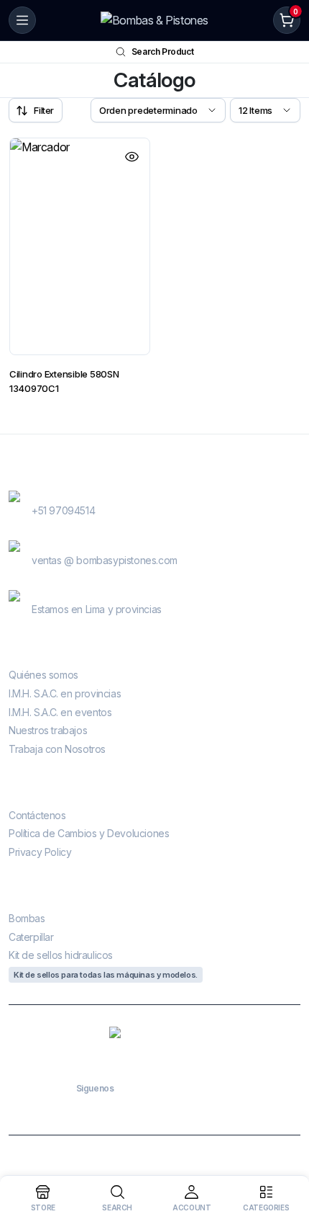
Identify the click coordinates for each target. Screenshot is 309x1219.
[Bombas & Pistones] (154, 20)
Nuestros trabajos (48, 730)
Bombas (27, 918)
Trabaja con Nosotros (57, 749)
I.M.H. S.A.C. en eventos (60, 712)
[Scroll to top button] (286, 1154)
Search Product (162, 51)
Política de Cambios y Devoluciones (89, 833)
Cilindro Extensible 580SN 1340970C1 (64, 381)
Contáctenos (37, 815)
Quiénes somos (43, 675)
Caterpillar (31, 937)
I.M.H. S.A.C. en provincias (65, 693)
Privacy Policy (40, 852)
